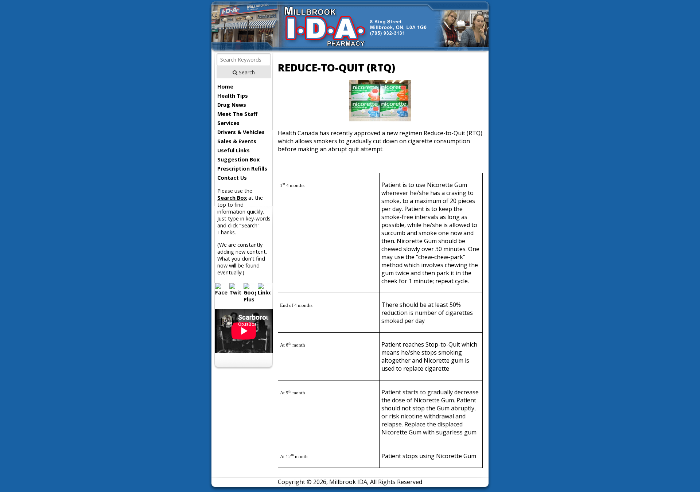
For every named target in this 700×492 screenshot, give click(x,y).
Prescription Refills (242, 168)
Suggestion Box (238, 159)
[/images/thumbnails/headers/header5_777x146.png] (350, 51)
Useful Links (233, 150)
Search (246, 72)
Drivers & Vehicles (241, 132)
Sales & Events (236, 141)
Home (225, 86)
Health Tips (232, 95)
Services (228, 123)
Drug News (231, 104)
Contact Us (232, 177)
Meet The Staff (237, 113)
